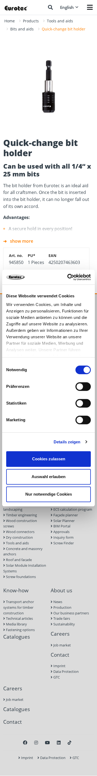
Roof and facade (18, 559)
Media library (16, 624)
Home (9, 20)
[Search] (50, 7)
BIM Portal (61, 526)
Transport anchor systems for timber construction (18, 607)
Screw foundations (20, 576)
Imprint (59, 665)
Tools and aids (60, 20)
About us (61, 590)
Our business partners (71, 613)
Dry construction (19, 537)
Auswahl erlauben (48, 476)
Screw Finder (63, 543)
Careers (60, 633)
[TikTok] (69, 743)
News (57, 601)
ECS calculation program (72, 509)
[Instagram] (36, 743)
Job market (62, 645)
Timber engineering (21, 515)
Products (31, 20)
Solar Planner (64, 520)
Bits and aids (22, 29)
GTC (56, 677)
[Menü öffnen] (90, 7)
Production (62, 607)
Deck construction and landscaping (22, 506)
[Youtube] (47, 743)
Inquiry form (63, 537)
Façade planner (65, 515)
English (67, 7)
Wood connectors (19, 531)
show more (21, 241)
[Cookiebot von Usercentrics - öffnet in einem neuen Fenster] (68, 277)
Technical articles (19, 618)
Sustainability (64, 624)
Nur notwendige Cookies (48, 494)
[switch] (83, 386)
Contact (60, 654)
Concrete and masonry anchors (23, 551)
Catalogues (16, 636)
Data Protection (66, 671)
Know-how (16, 590)
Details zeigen (67, 442)
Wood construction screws (20, 523)
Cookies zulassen (48, 459)
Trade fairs (61, 618)
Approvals (61, 531)
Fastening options (20, 629)
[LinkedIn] (59, 743)
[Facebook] (25, 743)
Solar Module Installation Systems (24, 568)
